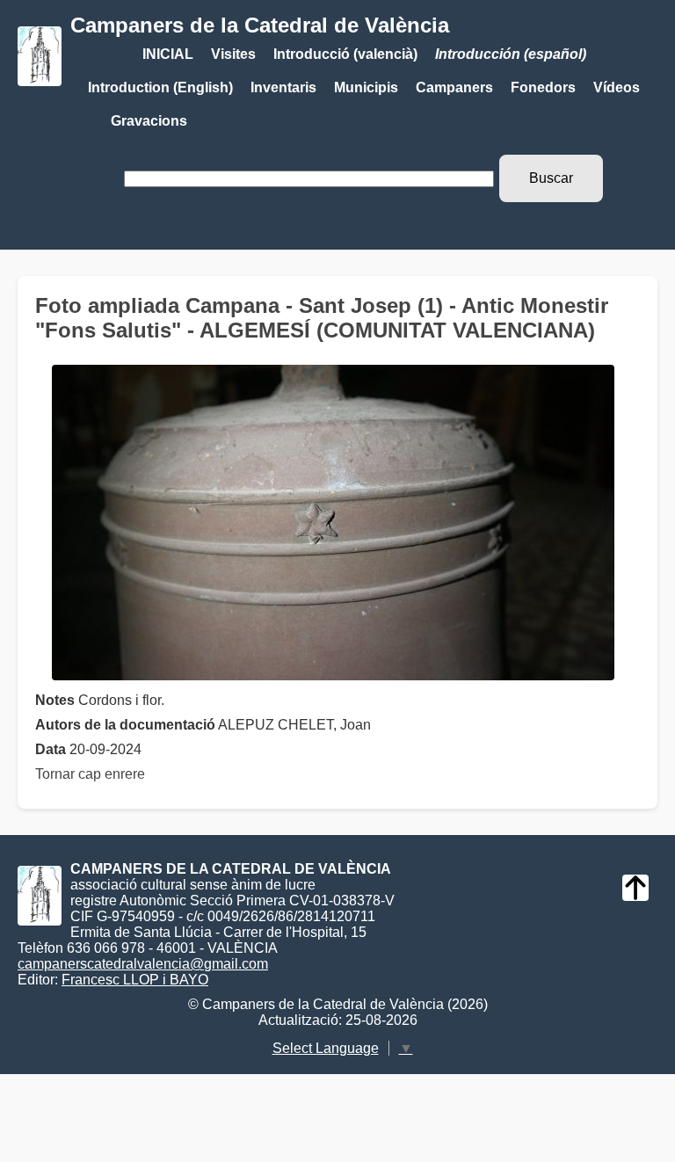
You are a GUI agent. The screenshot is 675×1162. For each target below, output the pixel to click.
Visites (233, 54)
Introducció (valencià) (345, 54)
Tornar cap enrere (90, 773)
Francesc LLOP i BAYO (135, 979)
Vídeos (616, 87)
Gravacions (149, 120)
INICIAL (167, 54)
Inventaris (283, 87)
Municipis (366, 87)
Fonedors (543, 87)
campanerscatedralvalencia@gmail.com (143, 963)
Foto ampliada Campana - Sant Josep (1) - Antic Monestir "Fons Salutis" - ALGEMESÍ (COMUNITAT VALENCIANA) (321, 318)
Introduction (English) (160, 87)
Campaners (454, 87)
